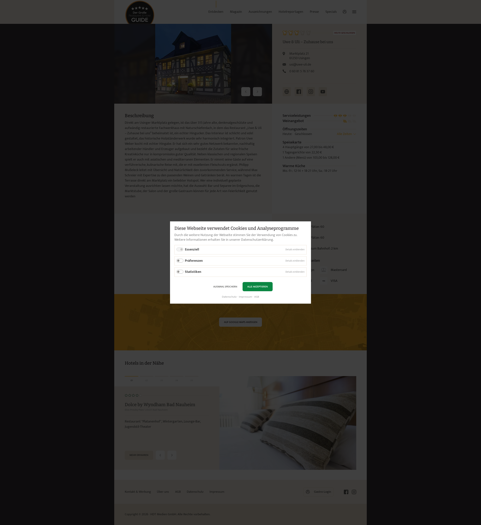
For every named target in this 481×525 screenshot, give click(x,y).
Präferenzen (194, 261)
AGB (256, 297)
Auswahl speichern (225, 286)
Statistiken (193, 272)
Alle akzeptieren (257, 286)
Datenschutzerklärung (257, 240)
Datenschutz (229, 297)
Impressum (245, 297)
